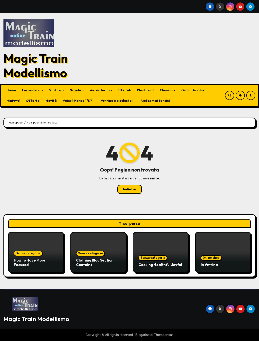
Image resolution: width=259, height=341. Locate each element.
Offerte (33, 101)
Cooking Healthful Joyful (160, 264)
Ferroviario (31, 90)
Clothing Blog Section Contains (95, 262)
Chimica (166, 90)
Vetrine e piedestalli (118, 101)
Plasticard (145, 90)
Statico (55, 90)
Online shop (211, 258)
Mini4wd (13, 101)
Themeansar (163, 335)
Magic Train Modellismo (35, 65)
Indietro (129, 189)
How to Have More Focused (29, 262)
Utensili (124, 90)
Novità (51, 101)
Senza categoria (28, 253)
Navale (76, 90)
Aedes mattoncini (155, 101)
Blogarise (142, 335)
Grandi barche (193, 90)
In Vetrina (209, 264)
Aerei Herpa (100, 90)
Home (11, 90)
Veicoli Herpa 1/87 (78, 101)
